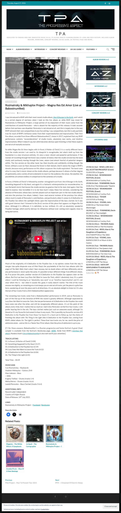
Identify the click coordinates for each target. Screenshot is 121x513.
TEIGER (103, 197)
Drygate (100, 172)
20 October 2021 (24, 113)
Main (8, 49)
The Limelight (101, 213)
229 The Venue (102, 262)
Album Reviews (23, 49)
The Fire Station (106, 227)
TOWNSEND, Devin (107, 183)
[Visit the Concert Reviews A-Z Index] (101, 120)
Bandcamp (45, 405)
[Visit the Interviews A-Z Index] (101, 93)
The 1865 (106, 235)
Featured (90, 49)
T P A (60, 33)
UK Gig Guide (75, 49)
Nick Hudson (11, 113)
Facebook (36, 405)
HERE (53, 331)
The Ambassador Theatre (105, 186)
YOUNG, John (105, 202)
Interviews (40, 49)
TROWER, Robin (107, 224)
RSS (95, 272)
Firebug (101, 199)
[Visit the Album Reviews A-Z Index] (101, 67)
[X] (60, 494)
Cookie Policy (45, 509)
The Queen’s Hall (105, 248)
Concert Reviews (57, 49)
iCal (98, 272)
